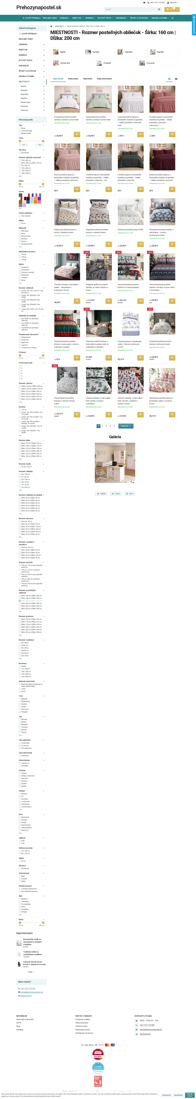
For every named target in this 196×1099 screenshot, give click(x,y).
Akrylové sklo (26, 236)
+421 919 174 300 (28, 988)
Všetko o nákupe (83, 1016)
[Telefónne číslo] (136, 1025)
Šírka (21, 919)
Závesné (24, 727)
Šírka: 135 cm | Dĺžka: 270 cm (31, 396)
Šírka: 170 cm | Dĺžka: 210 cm (31, 622)
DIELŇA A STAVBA (159, 18)
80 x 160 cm (25, 853)
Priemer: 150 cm (27, 547)
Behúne (24, 730)
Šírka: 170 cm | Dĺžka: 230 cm (31, 624)
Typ (20, 125)
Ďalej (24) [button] (125, 426)
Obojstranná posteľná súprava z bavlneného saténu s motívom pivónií (161, 401)
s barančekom (26, 807)
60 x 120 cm (25, 479)
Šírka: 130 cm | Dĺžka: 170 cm (31, 446)
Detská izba (25, 102)
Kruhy (23, 691)
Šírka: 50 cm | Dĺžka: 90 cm (30, 552)
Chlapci (24, 773)
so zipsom (25, 745)
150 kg (23, 257)
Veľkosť (22, 838)
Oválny (23, 707)
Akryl (23, 233)
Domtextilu (25, 153)
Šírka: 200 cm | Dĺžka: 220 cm (31, 606)
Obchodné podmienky (25, 1019)
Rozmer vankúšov (26, 640)
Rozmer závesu (25, 383)
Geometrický (25, 825)
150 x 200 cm (26, 676)
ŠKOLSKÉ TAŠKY (50, 18)
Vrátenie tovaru (81, 1026)
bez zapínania (26, 748)
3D (22, 796)
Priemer (22, 352)
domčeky (24, 799)
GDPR (18, 1023)
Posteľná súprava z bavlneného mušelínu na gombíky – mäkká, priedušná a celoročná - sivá (98, 177)
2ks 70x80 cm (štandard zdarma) (30, 320)
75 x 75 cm (25, 485)
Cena (21, 138)
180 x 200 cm (26, 173)
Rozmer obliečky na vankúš (30, 495)
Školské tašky (26, 133)
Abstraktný (25, 817)
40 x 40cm (25, 643)
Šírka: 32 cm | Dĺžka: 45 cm (30, 534)
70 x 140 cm (25, 851)
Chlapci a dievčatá (27, 776)
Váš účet (173, 2)
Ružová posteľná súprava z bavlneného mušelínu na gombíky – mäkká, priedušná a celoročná (66, 177)
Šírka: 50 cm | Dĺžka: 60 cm (30, 511)
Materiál (22, 228)
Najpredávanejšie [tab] (104, 79)
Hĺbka (21, 221)
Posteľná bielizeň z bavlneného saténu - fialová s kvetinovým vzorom (130, 344)
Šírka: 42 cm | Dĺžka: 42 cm (30, 503)
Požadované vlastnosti (28, 334)
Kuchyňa (24, 90)
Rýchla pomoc (26, 996)
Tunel (23, 689)
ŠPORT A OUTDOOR (138, 18)
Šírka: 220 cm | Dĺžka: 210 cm (31, 163)
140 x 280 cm (26, 674)
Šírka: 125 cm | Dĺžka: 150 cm (31, 443)
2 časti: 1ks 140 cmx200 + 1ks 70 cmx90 (31, 418)
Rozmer (22, 407)
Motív (21, 264)
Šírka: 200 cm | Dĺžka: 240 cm (31, 630)
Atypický (24, 699)
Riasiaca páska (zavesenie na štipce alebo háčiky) (31, 685)
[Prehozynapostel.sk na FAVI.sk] (98, 1054)
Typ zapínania (24, 740)
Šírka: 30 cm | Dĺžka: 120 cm (31, 526)
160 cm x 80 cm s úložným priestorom (30, 580)
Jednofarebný (26, 828)
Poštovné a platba (82, 1019)
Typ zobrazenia (25, 753)
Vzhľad (22, 791)
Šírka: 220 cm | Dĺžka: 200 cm (31, 608)
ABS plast (24, 231)
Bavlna (23, 241)
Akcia (23, 128)
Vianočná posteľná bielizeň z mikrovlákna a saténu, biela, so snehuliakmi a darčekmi (97, 344)
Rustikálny (25, 909)
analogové (25, 755)
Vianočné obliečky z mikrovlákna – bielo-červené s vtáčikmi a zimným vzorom (131, 401)
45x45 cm (24, 650)
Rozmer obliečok (26, 288)
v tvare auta (25, 801)
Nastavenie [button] (167, 1095)
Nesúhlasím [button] (178, 1095)
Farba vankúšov (25, 213)
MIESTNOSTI (24, 82)
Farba (21, 191)
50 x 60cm (25, 653)
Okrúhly (24, 704)
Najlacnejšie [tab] (73, 79)
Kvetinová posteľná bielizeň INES (130, 230)
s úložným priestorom (29, 889)
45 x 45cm (25, 648)
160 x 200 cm (26, 160)
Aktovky (24, 719)
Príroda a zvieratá (27, 272)
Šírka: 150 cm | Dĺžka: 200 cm (31, 451)
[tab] (169, 79)
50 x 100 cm (25, 474)
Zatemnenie (24, 873)
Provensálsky (26, 904)
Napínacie (24, 342)
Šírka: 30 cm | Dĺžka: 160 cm (31, 529)
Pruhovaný (25, 270)
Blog (18, 1026)
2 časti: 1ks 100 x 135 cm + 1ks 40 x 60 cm (32, 292)
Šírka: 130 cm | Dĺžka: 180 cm (31, 448)
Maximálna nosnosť (27, 252)
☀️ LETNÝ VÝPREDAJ (31, 18)
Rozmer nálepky (26, 471)
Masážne (24, 724)
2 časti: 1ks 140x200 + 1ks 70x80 (30, 296)
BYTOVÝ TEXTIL (104, 18)
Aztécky (24, 820)
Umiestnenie (24, 760)
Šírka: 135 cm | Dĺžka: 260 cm (31, 394)
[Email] (144, 2)
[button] (177, 9)
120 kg (23, 260)
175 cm (24, 410)
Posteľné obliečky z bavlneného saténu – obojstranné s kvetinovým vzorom (66, 287)
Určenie (22, 770)
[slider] (20, 141)
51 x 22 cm (25, 477)
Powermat (25, 868)
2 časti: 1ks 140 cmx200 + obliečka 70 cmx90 (30, 422)
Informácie (21, 1016)
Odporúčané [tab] (58, 79)
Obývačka (24, 94)
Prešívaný (24, 267)
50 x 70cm (25, 656)
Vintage (24, 912)
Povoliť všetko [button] (189, 1095)
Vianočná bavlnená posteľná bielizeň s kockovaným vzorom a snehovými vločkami (66, 344)
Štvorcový (24, 709)
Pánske (24, 783)
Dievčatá (24, 778)
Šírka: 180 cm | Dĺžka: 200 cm (31, 603)
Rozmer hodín (25, 464)
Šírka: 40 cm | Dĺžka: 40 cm (30, 500)
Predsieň (24, 106)
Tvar (21, 696)
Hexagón (24, 712)
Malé (23, 876)
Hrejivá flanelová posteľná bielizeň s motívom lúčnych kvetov (64, 401)
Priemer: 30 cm (26, 521)
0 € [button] (172, 9)
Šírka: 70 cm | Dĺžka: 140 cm (31, 555)
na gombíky (25, 743)
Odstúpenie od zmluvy (84, 1033)
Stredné (24, 879)
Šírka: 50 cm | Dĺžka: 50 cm (30, 508)
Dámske (24, 781)
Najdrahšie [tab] (87, 79)
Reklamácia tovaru (82, 1030)
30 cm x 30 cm (26, 467)
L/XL (23, 843)
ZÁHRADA (64, 18)
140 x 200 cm (26, 170)
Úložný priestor (25, 886)
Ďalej (30, 972)
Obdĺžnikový (25, 701)
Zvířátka (24, 277)
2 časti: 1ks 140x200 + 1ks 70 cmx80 (31, 427)
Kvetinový (24, 830)
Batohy (23, 722)
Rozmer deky (24, 440)
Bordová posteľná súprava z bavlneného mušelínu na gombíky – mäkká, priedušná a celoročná (161, 177)
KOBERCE (89, 18)
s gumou (24, 345)
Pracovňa (24, 110)
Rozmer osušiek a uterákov (26, 543)
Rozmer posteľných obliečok (27, 591)
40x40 (23, 666)
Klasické (24, 794)
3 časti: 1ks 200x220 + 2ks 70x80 (30, 301)
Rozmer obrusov (26, 518)
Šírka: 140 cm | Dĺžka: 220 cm (31, 598)
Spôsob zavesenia (27, 681)
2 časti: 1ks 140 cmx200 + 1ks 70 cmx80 (31, 413)
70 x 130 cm (25, 669)
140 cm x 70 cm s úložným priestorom (30, 571)
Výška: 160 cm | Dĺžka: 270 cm (32, 389)
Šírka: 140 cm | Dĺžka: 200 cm (31, 596)
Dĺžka (21, 181)
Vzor (21, 814)
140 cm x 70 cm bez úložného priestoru (32, 566)
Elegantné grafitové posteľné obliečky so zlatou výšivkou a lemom (97, 287)
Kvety (23, 280)
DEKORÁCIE (121, 18)
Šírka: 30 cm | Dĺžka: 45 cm (30, 524)
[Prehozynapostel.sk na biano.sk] (98, 1081)
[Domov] (51, 26)
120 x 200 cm (26, 168)
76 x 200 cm (25, 487)
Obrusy (23, 732)
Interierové (25, 763)
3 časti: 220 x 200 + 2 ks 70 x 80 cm (32, 310)
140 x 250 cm (26, 671)
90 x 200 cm (25, 165)
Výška (21, 858)
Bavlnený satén (26, 244)
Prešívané (24, 340)
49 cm (23, 223)
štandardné (25, 804)
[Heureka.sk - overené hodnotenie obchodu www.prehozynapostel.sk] (98, 1068)
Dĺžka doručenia (81, 1023)
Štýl (20, 896)
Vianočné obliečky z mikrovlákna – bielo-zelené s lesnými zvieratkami (99, 401)
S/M (22, 841)
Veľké (23, 881)
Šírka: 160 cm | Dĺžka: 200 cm (31, 456)
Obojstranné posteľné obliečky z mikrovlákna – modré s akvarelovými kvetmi (161, 232)
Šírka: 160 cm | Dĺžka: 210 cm (31, 619)
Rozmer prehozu (26, 616)
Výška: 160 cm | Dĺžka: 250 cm (32, 386)
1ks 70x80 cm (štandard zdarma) (30, 324)
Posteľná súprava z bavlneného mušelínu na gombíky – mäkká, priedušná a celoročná (129, 177)
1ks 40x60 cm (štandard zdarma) (30, 329)
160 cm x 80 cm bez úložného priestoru (32, 575)
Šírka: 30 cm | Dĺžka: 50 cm (30, 498)
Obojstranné (25, 337)
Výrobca (22, 150)
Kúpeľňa (24, 98)
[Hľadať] (159, 9)
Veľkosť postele (26, 848)
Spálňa (23, 86)
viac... (21, 176)
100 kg (23, 254)
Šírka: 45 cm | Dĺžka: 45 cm (30, 505)
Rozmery (23, 663)
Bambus (24, 239)
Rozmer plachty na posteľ (30, 157)
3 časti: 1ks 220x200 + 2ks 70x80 (30, 305)
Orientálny (25, 901)
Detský (23, 822)
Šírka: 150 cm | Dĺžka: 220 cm (31, 453)
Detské (23, 786)
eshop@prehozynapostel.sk (32, 992)
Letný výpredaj (26, 131)
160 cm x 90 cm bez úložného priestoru (32, 585)
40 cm (23, 861)
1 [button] (99, 426)
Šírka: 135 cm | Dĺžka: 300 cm (31, 399)
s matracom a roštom (29, 348)
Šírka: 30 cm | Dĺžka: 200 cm (31, 532)
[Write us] (136, 1034)
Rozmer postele (26, 562)
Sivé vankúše (26, 216)
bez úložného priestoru (29, 891)
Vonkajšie (24, 766)
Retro (23, 907)
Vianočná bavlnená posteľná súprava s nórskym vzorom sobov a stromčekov (162, 287)
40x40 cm (24, 645)
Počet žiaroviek (25, 363)
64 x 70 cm (25, 482)
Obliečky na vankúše (27, 316)
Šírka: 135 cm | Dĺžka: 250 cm (31, 391)
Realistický (25, 275)
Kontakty (19, 1030)
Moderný (24, 899)
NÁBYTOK (76, 18)
